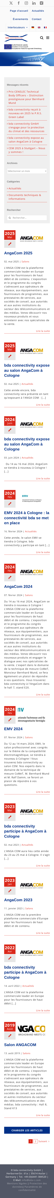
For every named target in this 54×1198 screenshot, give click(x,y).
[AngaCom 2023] (31, 885)
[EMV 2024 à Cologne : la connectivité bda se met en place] (31, 498)
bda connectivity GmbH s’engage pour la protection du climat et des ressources (26, 127)
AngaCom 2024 (18, 586)
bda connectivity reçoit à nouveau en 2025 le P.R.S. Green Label (25, 113)
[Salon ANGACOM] (31, 1030)
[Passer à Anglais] (39, 27)
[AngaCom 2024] (31, 572)
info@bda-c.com (31, 1180)
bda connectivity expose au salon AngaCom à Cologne (27, 370)
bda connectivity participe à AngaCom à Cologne (25, 831)
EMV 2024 (13, 729)
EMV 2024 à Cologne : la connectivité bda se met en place (26, 518)
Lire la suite (43, 331)
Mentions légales (17, 1183)
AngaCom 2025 (18, 253)
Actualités (27, 383)
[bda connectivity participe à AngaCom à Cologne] (31, 812)
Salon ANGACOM (20, 1045)
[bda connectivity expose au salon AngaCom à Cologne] (31, 351)
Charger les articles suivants (27, 1131)
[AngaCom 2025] (31, 238)
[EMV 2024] (31, 714)
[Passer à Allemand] (33, 27)
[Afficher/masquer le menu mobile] (48, 37)
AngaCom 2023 (18, 900)
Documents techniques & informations (25, 196)
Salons (25, 261)
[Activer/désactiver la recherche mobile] (41, 37)
